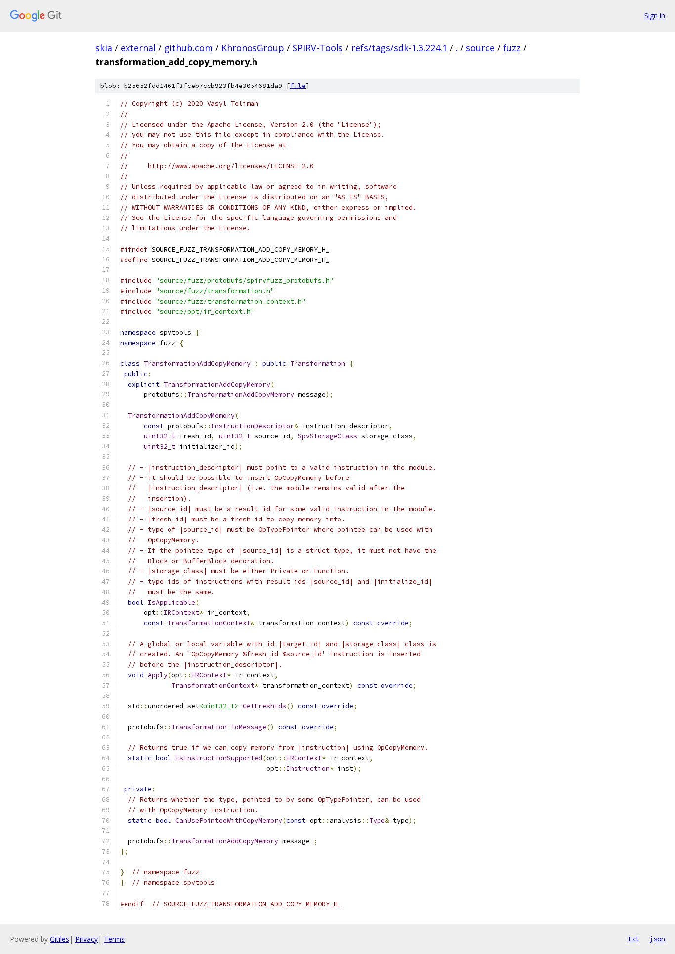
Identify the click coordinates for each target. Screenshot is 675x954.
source (480, 48)
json (657, 938)
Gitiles (59, 939)
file (298, 86)
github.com (188, 48)
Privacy (86, 939)
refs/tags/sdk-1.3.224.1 (399, 48)
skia (103, 48)
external (138, 48)
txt (633, 938)
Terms (114, 939)
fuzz (512, 48)
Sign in (654, 15)
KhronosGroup (252, 48)
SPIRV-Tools (318, 48)
